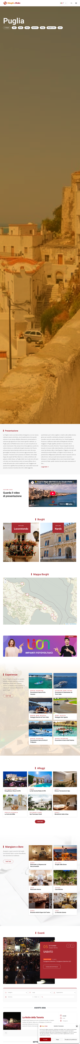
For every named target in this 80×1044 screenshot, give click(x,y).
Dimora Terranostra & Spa (62, 791)
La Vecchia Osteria (60, 912)
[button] (77, 1026)
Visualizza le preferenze (71, 1039)
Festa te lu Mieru (51, 955)
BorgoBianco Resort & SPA (13, 791)
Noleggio (43, 715)
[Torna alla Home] (11, 3)
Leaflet (66, 624)
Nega (57, 1039)
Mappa (27, 27)
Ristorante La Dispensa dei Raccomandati (38, 865)
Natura (69, 690)
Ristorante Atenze (35, 889)
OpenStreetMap (73, 624)
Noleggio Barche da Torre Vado (39, 717)
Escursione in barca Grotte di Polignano (38, 741)
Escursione (39, 690)
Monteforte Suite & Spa (61, 814)
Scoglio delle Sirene (61, 864)
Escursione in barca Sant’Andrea (64, 740)
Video (14, 27)
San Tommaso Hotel (36, 814)
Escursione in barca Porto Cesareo (38, 693)
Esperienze (34, 27)
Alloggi (42, 27)
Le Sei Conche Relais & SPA (38, 791)
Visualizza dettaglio (52, 966)
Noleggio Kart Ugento (61, 717)
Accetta (45, 1039)
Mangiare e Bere (51, 27)
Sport (57, 715)
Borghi (20, 27)
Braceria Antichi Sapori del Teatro (40, 912)
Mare (65, 690)
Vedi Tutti (8, 696)
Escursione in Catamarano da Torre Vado (63, 693)
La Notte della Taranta (33, 1017)
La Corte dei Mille (10, 814)
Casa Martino (59, 889)
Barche (32, 690)
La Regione (6, 27)
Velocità (63, 715)
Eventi (60, 27)
